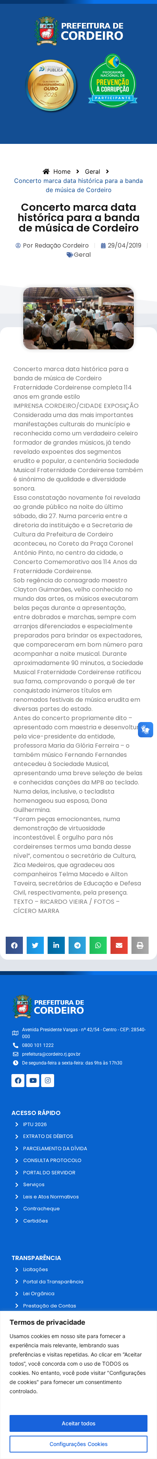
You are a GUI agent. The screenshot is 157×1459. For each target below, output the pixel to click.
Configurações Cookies (79, 1444)
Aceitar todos (79, 1423)
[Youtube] (32, 1080)
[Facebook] (17, 1080)
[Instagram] (47, 1080)
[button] (14, 945)
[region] (78, 1385)
